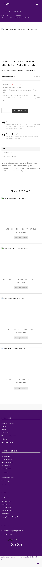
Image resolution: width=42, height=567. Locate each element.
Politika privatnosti (7, 462)
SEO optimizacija (23, 557)
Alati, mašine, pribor (8, 442)
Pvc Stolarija (5, 498)
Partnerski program (8, 478)
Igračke (4, 430)
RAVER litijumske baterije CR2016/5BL (21, 279)
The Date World (6, 507)
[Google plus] (16, 539)
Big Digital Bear (6, 501)
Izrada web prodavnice (8, 557)
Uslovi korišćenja (7, 459)
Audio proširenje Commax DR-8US (21, 229)
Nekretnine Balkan (7, 510)
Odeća (4, 426)
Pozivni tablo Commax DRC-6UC (21, 329)
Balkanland (35, 557)
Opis (4, 149)
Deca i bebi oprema (8, 423)
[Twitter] (12, 539)
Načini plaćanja (6, 469)
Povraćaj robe (6, 466)
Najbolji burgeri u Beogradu (10, 517)
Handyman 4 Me (7, 504)
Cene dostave (6, 456)
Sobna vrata (5, 514)
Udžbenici (5, 439)
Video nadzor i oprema (12, 16)
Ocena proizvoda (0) (10, 157)
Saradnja (4, 484)
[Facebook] (8, 539)
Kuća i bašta (5, 433)
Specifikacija (7, 153)
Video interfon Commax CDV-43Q (21, 379)
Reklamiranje (6, 481)
